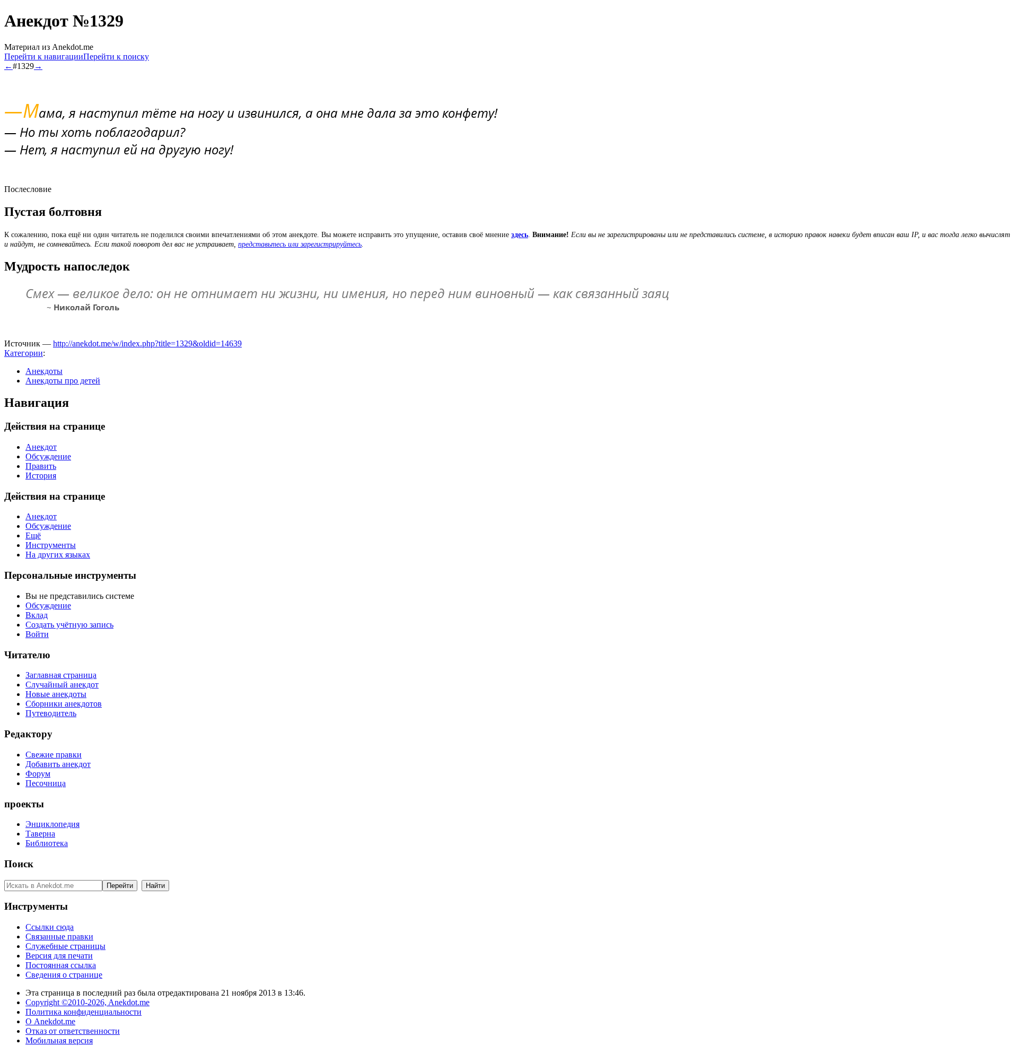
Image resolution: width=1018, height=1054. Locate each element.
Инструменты (50, 545)
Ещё (33, 535)
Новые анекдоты (55, 694)
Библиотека (46, 843)
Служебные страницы (65, 946)
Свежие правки (53, 754)
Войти (37, 634)
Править (40, 466)
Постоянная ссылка (60, 965)
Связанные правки (59, 936)
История (40, 475)
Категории (23, 353)
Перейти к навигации (43, 56)
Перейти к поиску (116, 56)
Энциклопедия (52, 824)
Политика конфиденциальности (83, 1011)
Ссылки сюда (49, 926)
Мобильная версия (59, 1040)
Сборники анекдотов (63, 703)
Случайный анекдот (62, 684)
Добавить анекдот (58, 764)
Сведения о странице (63, 974)
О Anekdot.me (50, 1021)
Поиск (18, 863)
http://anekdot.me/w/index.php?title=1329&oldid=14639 (147, 343)
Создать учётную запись (69, 624)
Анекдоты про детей (62, 380)
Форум (37, 773)
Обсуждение (48, 456)
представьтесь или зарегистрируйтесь (300, 244)
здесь (519, 235)
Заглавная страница (60, 675)
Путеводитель (50, 713)
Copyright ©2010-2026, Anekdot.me (87, 1002)
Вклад (36, 615)
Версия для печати (59, 955)
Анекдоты (44, 371)
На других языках (57, 554)
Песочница (45, 783)
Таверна (40, 833)
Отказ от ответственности (72, 1030)
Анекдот (41, 446)
